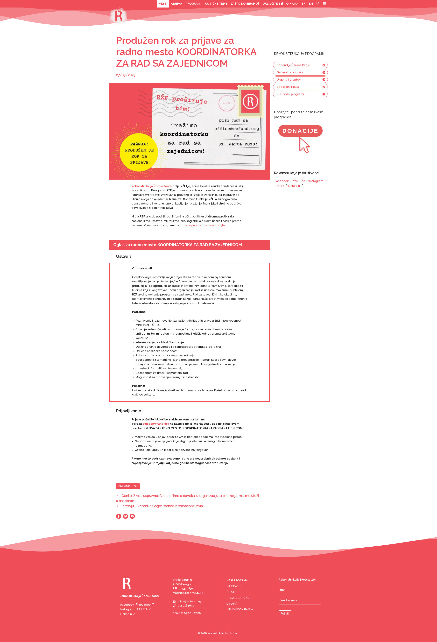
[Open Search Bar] (318, 4)
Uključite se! (273, 3)
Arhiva (176, 3)
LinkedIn (294, 185)
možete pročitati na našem (202, 225)
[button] (324, 4)
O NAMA (232, 603)
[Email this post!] (132, 517)
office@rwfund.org (189, 601)
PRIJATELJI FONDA (239, 597)
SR (303, 3)
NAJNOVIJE (234, 586)
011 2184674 (186, 605)
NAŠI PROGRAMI (237, 580)
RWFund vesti (127, 486)
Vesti (163, 3)
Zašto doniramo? (245, 3)
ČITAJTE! (232, 592)
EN (311, 3)
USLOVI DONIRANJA (240, 609)
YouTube (299, 181)
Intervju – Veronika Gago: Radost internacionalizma (162, 506)
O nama (292, 3)
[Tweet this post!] (125, 517)
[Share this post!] (118, 517)
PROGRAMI (193, 3)
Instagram (316, 181)
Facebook (282, 181)
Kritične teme (216, 3)
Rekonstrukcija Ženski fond (151, 186)
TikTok (279, 185)
